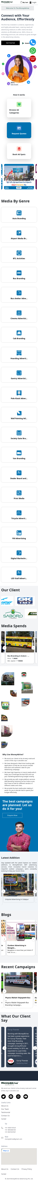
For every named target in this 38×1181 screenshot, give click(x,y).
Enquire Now (12, 815)
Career (3, 1119)
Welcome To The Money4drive (17, 8)
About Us (4, 1106)
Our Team (5, 1109)
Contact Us (5, 1115)
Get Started (10, 43)
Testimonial (5, 1112)
